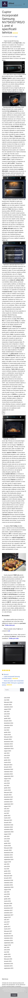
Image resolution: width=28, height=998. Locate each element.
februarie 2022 (8, 792)
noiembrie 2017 (8, 910)
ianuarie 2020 (8, 850)
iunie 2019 (7, 866)
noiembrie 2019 (8, 855)
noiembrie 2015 (8, 966)
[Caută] (22, 689)
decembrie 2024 (8, 723)
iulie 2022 (6, 781)
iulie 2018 (6, 892)
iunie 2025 (7, 714)
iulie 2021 (6, 808)
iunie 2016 (7, 949)
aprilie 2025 (7, 718)
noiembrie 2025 (8, 707)
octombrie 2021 (8, 801)
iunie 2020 (7, 838)
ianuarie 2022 (8, 794)
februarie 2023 (8, 764)
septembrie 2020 (8, 831)
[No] (26, 992)
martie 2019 (7, 873)
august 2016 (7, 945)
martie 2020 (7, 845)
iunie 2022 (7, 783)
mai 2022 (6, 785)
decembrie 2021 (8, 797)
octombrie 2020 (8, 829)
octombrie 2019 (8, 857)
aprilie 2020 (7, 843)
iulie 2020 (6, 836)
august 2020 (7, 834)
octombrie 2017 (8, 912)
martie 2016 (7, 956)
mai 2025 (6, 716)
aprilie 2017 (7, 926)
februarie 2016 (8, 959)
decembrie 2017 (8, 908)
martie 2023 (7, 762)
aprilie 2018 (7, 899)
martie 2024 (7, 734)
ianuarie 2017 (7, 933)
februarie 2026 (8, 702)
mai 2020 (6, 841)
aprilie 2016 (7, 954)
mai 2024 (6, 730)
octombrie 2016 (8, 940)
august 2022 (7, 778)
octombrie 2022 (8, 774)
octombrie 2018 (8, 885)
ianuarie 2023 (8, 767)
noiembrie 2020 (8, 827)
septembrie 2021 (8, 804)
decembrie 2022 (8, 769)
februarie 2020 (8, 848)
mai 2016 (6, 952)
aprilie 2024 (7, 732)
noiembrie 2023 (8, 744)
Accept (14, 995)
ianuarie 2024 (8, 739)
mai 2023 (6, 757)
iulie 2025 (6, 711)
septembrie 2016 (8, 942)
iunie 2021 (7, 811)
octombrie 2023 (8, 746)
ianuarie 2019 (7, 878)
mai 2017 (6, 924)
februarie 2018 (8, 903)
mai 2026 (6, 700)
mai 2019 (6, 868)
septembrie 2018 (8, 887)
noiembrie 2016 (8, 938)
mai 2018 (6, 896)
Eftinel (11, 3)
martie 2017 (7, 929)
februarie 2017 (8, 931)
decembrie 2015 (8, 963)
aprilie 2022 (7, 788)
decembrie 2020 (8, 825)
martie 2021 (7, 818)
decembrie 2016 (8, 936)
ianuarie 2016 (7, 961)
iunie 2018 (7, 894)
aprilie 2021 (7, 815)
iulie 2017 (6, 919)
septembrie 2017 (8, 915)
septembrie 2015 (8, 968)
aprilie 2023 (7, 760)
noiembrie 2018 (8, 882)
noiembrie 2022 (8, 771)
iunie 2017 (7, 922)
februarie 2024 (8, 737)
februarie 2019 (8, 875)
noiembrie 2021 (8, 799)
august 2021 (7, 806)
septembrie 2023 (8, 748)
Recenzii (6, 674)
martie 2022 (7, 790)
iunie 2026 (7, 697)
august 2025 (7, 709)
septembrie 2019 (8, 859)
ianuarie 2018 (7, 905)
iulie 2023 (6, 753)
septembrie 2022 (8, 776)
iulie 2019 (6, 864)
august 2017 (7, 917)
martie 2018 (7, 901)
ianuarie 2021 (7, 822)
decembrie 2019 (8, 852)
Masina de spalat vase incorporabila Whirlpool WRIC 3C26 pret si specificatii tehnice (13, 683)
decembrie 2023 (8, 741)
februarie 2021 (8, 820)
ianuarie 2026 (8, 704)
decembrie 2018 (8, 880)
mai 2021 (6, 813)
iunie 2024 (7, 727)
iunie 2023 (7, 755)
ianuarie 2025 (8, 720)
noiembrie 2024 (8, 725)
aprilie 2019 (7, 871)
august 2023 (7, 751)
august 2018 (7, 889)
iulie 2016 (6, 947)
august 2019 (7, 862)
